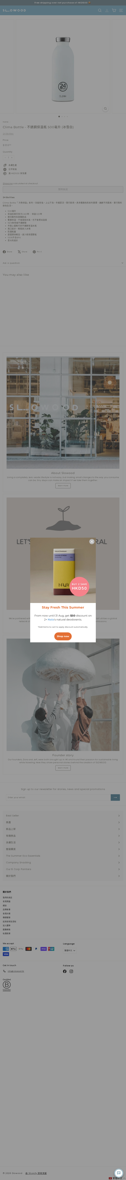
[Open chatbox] (118, 1173)
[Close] (92, 541)
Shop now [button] (63, 636)
